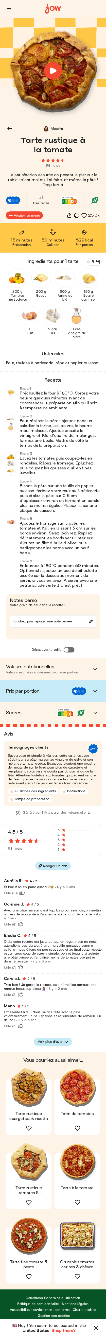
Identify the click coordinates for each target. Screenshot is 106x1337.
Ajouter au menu (27, 215)
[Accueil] (53, 9)
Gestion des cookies (54, 1316)
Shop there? (64, 1330)
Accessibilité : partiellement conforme (40, 1310)
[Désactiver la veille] (69, 649)
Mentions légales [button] (75, 1304)
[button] (9, 8)
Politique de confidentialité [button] (38, 1304)
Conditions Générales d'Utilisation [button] (53, 1298)
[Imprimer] (76, 215)
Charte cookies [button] (84, 1310)
